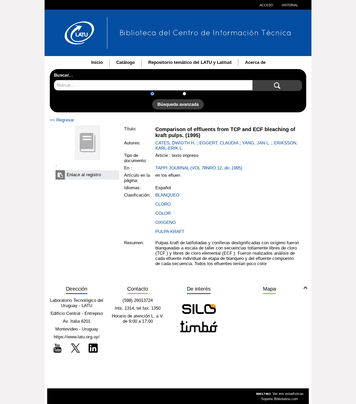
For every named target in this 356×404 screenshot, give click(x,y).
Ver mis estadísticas (288, 394)
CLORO (163, 204)
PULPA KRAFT (169, 231)
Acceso (266, 5)
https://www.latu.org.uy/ (77, 336)
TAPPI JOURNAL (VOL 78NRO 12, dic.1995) (198, 168)
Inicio (97, 62)
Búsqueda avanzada (178, 104)
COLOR (163, 213)
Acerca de (255, 62)
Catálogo (125, 62)
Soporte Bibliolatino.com (279, 399)
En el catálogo (170, 94)
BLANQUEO (167, 195)
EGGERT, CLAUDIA (218, 142)
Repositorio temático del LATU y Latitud (189, 62)
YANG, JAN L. (256, 142)
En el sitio (199, 94)
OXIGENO (165, 222)
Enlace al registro (84, 174)
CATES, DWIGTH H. (175, 142)
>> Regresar (62, 120)
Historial (289, 5)
